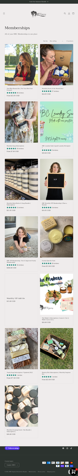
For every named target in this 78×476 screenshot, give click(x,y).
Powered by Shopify (22, 471)
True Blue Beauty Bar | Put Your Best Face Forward (20, 89)
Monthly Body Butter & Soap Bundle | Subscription (19, 204)
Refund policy (32, 471)
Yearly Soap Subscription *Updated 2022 (20, 372)
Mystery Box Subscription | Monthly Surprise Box (56, 373)
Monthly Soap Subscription (15, 146)
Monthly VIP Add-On (16, 298)
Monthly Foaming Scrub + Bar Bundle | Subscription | (19, 430)
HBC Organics (12, 471)
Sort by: (45, 41)
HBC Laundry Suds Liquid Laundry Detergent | (56, 146)
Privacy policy (41, 471)
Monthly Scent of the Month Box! (52, 88)
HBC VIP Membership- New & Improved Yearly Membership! (21, 261)
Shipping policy (51, 471)
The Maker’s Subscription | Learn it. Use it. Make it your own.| (55, 319)
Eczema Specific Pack (48, 261)
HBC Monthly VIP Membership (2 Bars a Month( (54, 204)
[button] (4, 13)
